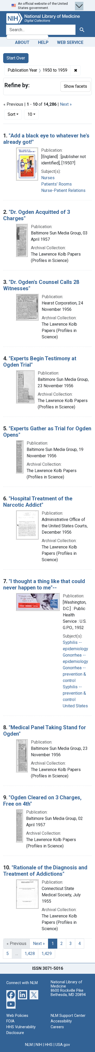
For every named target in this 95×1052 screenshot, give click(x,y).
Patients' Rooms (56, 184)
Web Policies (17, 1015)
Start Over (16, 58)
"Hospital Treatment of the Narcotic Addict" (37, 501)
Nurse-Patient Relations (63, 190)
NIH (39, 1044)
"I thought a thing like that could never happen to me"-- (44, 584)
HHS (49, 1044)
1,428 (30, 953)
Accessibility (61, 1021)
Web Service (70, 42)
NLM (29, 1044)
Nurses (48, 177)
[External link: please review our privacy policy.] (11, 994)
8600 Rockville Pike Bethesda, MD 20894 (68, 992)
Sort (11, 114)
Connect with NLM (22, 983)
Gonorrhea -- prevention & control (74, 674)
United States (75, 705)
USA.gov (62, 1044)
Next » (66, 104)
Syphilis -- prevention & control (74, 693)
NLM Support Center (68, 1015)
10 (33, 114)
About (22, 42)
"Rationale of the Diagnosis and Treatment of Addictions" (45, 870)
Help (43, 42)
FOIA (10, 1021)
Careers (57, 1027)
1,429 (46, 953)
